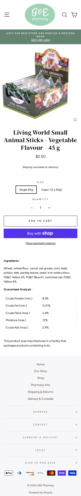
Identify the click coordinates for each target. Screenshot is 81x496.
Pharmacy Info (40, 385)
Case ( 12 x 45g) (51, 189)
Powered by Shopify (40, 492)
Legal (40, 450)
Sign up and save (40, 462)
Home (40, 364)
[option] (40, 37)
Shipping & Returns (40, 392)
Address (40, 411)
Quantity (40, 199)
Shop (40, 378)
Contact (40, 424)
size (40, 182)
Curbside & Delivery (40, 437)
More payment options (41, 243)
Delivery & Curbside (40, 398)
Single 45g (26, 189)
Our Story (40, 371)
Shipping (27, 167)
